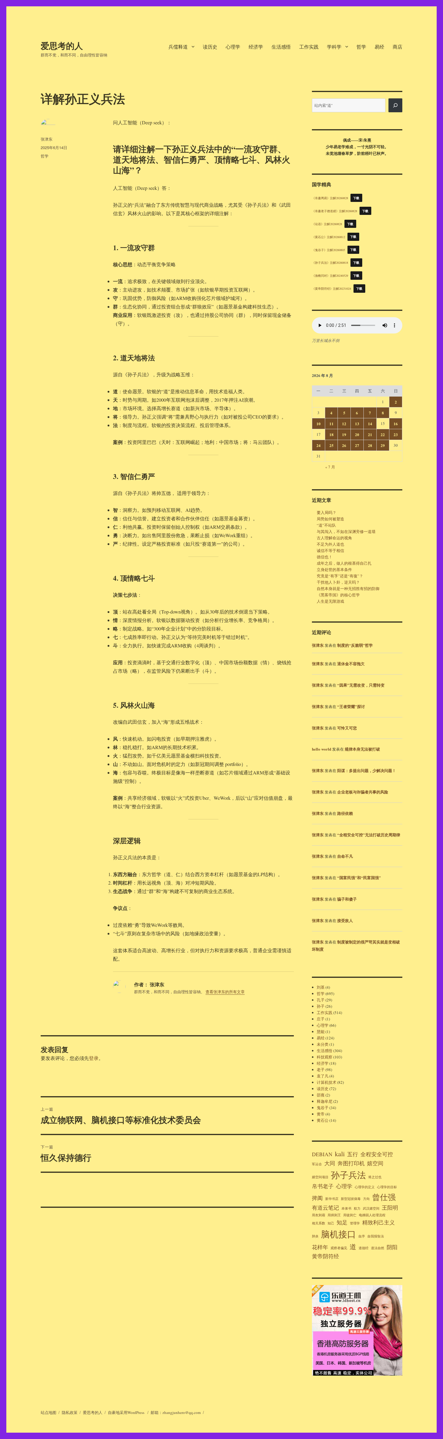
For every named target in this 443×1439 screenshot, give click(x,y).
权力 (357, 1208)
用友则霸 (318, 1215)
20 (357, 434)
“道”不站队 (326, 525)
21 (370, 434)
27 (357, 445)
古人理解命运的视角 (334, 538)
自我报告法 (375, 1236)
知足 (342, 1222)
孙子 (321, 1006)
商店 (397, 46)
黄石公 (322, 1120)
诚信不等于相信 (330, 550)
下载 (356, 198)
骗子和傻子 (347, 899)
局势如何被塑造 (330, 519)
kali (340, 1153)
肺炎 (315, 1236)
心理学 (233, 46)
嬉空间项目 (320, 1177)
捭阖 (317, 1197)
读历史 (210, 46)
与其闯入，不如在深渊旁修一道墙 (346, 531)
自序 (361, 1236)
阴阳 (392, 1247)
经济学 (256, 46)
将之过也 (375, 1177)
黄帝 (321, 1114)
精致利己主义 (378, 1222)
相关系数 (318, 1223)
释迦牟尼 (324, 1101)
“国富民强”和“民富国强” (359, 877)
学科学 (334, 46)
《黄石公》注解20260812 (328, 237)
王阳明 (390, 1207)
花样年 (320, 1247)
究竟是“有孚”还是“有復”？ (340, 576)
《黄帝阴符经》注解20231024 (331, 288)
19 (344, 434)
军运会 (317, 1164)
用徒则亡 (350, 1215)
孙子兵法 (348, 1175)
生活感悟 (281, 46)
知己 (331, 1223)
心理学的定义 (365, 1187)
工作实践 (309, 46)
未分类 (322, 1044)
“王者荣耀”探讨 (351, 706)
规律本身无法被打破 (362, 749)
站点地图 (48, 1412)
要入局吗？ (326, 512)
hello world (321, 749)
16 (396, 423)
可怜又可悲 (347, 728)
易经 (379, 46)
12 (344, 423)
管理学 (355, 1223)
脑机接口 (338, 1234)
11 (331, 423)
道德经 (364, 1248)
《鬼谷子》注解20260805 (328, 249)
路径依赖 (345, 813)
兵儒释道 (178, 46)
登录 (94, 1058)
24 (318, 445)
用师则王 (334, 1215)
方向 (366, 1199)
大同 (329, 1163)
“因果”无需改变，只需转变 (361, 685)
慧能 (321, 1031)
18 (331, 434)
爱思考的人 (62, 45)
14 (370, 423)
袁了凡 (322, 1076)
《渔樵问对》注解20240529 (330, 275)
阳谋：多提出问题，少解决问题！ (366, 770)
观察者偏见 (339, 1248)
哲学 (361, 46)
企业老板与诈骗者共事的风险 (362, 792)
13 (357, 423)
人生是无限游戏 (330, 601)
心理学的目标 (387, 1187)
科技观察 (324, 1057)
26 (344, 445)
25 (331, 445)
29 (383, 445)
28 (370, 445)
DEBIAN (322, 1154)
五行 (352, 1154)
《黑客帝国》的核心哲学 (338, 595)
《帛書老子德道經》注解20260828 (334, 211)
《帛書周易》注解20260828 (330, 198)
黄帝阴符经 (325, 1256)
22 (383, 434)
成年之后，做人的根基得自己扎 (344, 563)
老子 (321, 1069)
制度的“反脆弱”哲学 (355, 645)
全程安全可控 (376, 1154)
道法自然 (377, 1248)
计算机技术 (326, 1082)
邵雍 (321, 1095)
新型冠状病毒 (351, 1199)
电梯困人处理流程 (372, 1215)
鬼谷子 (322, 1107)
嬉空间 (375, 1163)
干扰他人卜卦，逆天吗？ (338, 582)
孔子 (321, 1000)
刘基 (321, 987)
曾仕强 (384, 1197)
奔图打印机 (351, 1163)
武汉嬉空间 (371, 1208)
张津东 (46, 139)
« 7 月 (330, 467)
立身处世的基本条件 (334, 569)
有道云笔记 (325, 1207)
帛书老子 (323, 1186)
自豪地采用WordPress (126, 1412)
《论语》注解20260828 (327, 224)
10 (318, 423)
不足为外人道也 (330, 544)
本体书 (346, 1208)
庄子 (321, 1019)
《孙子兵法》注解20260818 (330, 262)
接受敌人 (345, 920)
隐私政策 (69, 1412)
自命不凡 (345, 856)
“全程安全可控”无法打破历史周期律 (368, 835)
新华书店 (331, 1199)
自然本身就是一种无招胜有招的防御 (348, 588)
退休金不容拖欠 (351, 663)
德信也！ (324, 557)
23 (396, 434)
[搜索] (395, 105)
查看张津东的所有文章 (225, 991)
